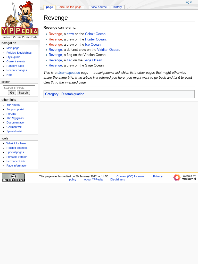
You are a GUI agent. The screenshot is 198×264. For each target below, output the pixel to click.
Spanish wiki (14, 131)
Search (6, 81)
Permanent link (15, 161)
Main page (12, 48)
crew (70, 34)
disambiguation (68, 73)
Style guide (13, 57)
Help (9, 74)
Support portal (15, 109)
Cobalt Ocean (95, 34)
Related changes (17, 147)
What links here (16, 143)
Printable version (16, 156)
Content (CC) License (130, 176)
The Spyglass (15, 118)
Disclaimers (117, 179)
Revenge (55, 34)
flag (69, 60)
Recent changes (16, 70)
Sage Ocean (93, 60)
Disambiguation (72, 94)
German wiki (14, 126)
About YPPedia (93, 179)
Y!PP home (13, 104)
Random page (15, 65)
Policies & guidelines (19, 52)
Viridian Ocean (108, 50)
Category (52, 94)
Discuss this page (70, 7)
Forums (11, 113)
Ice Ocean (93, 44)
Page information (16, 165)
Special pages (15, 152)
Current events (15, 61)
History (117, 7)
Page (49, 7)
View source (99, 7)
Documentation (15, 122)
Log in (189, 2)
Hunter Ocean (95, 39)
